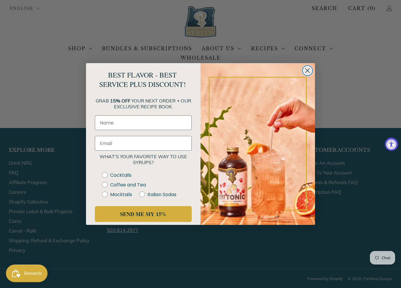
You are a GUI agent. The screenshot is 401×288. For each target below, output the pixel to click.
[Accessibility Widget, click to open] (391, 144)
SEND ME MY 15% (143, 214)
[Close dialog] (307, 70)
